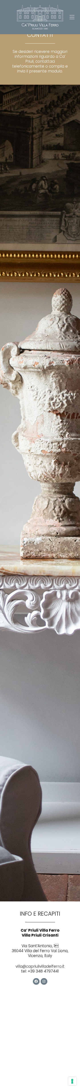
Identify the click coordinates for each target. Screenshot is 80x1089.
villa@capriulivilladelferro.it (40, 966)
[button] (72, 17)
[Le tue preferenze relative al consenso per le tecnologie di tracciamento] (72, 1081)
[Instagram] (44, 981)
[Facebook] (36, 981)
